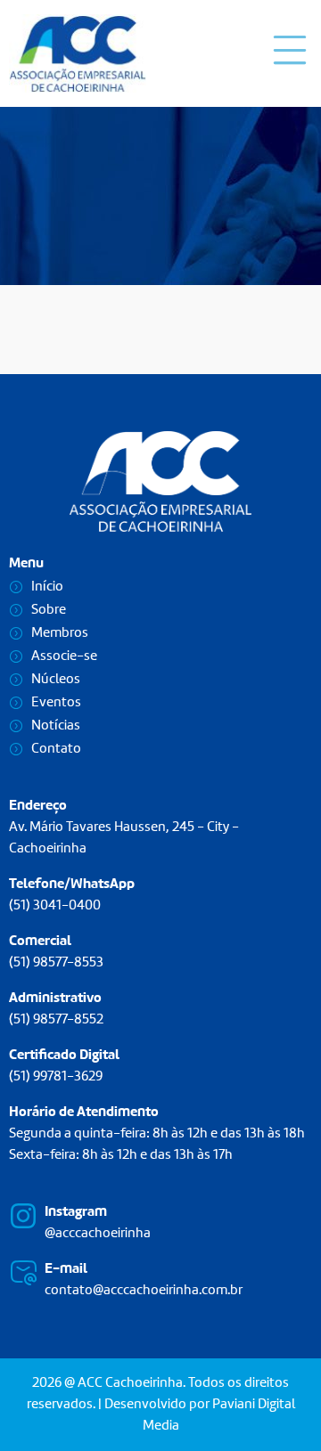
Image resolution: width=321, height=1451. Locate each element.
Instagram (76, 1212)
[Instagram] (23, 1216)
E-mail (66, 1269)
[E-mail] (23, 1273)
